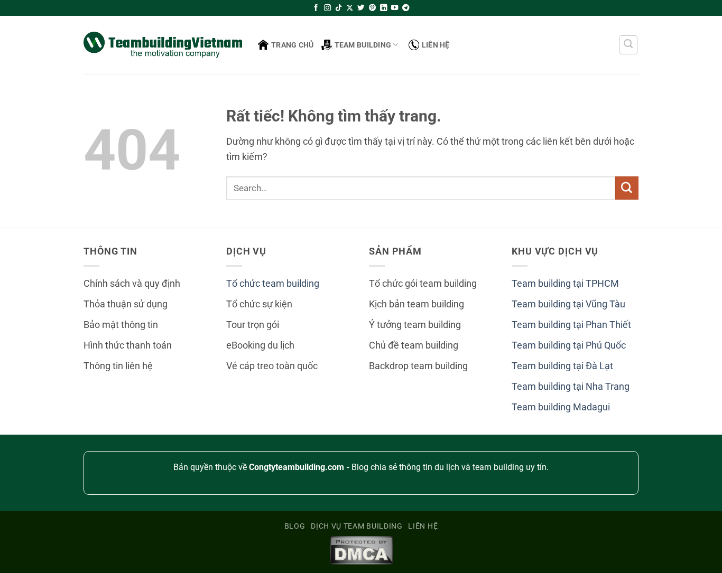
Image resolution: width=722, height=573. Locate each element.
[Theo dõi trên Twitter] (360, 8)
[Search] (628, 44)
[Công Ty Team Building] (163, 45)
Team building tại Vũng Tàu (568, 304)
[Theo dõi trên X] (349, 8)
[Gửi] (626, 187)
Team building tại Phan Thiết (571, 325)
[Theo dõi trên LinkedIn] (383, 8)
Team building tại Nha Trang (571, 386)
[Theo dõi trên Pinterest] (372, 8)
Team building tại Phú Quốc (569, 345)
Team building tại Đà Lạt (562, 366)
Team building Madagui (561, 407)
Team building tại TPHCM (565, 283)
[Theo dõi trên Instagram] (327, 8)
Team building (363, 45)
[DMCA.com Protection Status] (361, 549)
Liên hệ (436, 45)
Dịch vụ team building (356, 526)
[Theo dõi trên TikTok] (338, 8)
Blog (295, 526)
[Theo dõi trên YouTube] (394, 8)
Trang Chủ (292, 45)
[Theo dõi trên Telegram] (405, 8)
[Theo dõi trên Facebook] (315, 8)
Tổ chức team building (272, 283)
